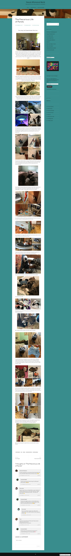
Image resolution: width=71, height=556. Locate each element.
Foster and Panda (36, 25)
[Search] (57, 24)
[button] (21, 107)
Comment (38, 546)
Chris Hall (22, 488)
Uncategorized (50, 118)
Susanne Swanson (23, 470)
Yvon (20, 519)
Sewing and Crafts (51, 116)
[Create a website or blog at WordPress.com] (35, 554)
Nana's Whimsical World (35, 2)
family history (50, 108)
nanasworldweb (28, 25)
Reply (39, 475)
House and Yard (50, 112)
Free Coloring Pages (41, 7)
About (28, 7)
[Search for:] (53, 24)
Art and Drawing (50, 106)
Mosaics (49, 114)
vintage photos (50, 120)
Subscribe (49, 86)
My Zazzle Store (33, 7)
